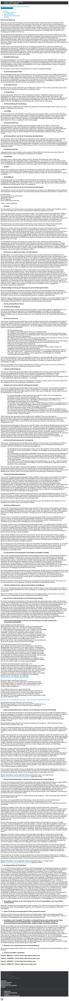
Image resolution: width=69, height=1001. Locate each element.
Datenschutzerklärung (10, 992)
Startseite (3, 981)
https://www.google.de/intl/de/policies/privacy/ (17, 776)
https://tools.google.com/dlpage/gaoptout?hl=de (15, 677)
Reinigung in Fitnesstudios (12, 15)
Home (6, 11)
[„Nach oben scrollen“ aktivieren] (2, 999)
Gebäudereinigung (9, 12)
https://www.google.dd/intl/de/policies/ (38, 699)
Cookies (6, 994)
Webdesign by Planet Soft (12, 995)
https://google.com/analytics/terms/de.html (13, 699)
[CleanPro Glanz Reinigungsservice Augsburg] (15, 6)
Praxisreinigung (8, 14)
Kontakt (6, 17)
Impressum (7, 991)
